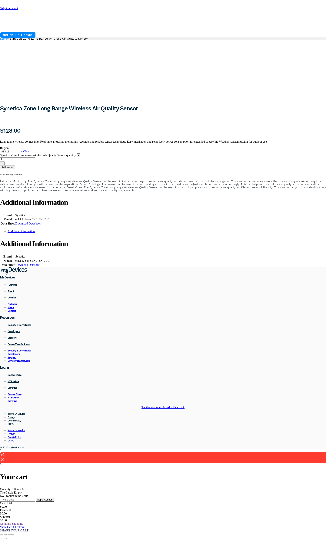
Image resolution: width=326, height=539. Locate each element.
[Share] (9, 534)
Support (12, 337)
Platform (44, 25)
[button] (17, 35)
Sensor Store (14, 374)
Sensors (66, 25)
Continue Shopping (11, 523)
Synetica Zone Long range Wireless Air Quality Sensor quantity (38, 155)
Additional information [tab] (21, 231)
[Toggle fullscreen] (5, 534)
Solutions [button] (88, 25)
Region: (4, 148)
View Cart (6, 527)
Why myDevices (16, 25)
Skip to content (9, 8)
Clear (26, 151)
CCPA (10, 423)
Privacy (11, 417)
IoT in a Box (13, 381)
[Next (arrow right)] (5, 538)
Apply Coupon (44, 499)
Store (4, 38)
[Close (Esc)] (12, 534)
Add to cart (8, 167)
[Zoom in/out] (1, 534)
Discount (5, 510)
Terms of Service (16, 413)
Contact (12, 297)
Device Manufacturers (19, 344)
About (11, 291)
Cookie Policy (14, 420)
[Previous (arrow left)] (1, 538)
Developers (14, 331)
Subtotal (5, 516)
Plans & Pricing (117, 25)
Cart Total (6, 503)
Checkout (19, 527)
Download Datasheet (27, 223)
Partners (145, 25)
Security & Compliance (19, 324)
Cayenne (12, 387)
